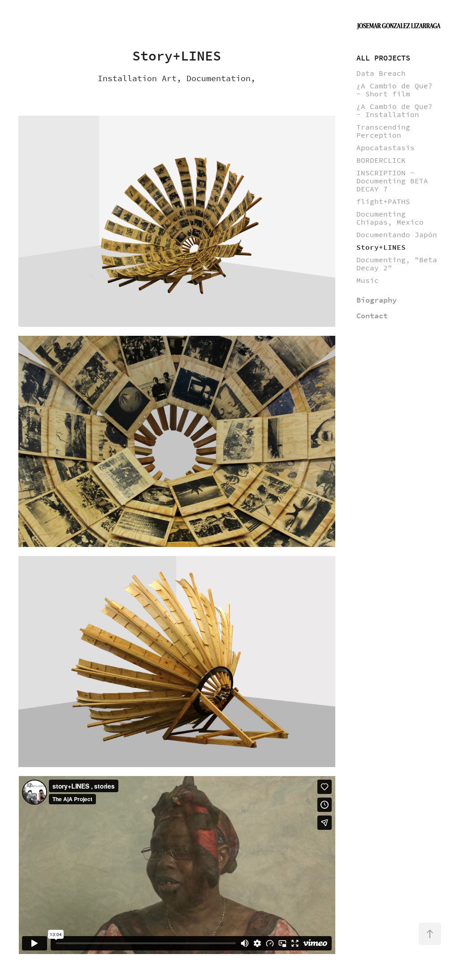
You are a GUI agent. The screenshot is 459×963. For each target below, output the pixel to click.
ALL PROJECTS (383, 58)
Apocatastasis (385, 148)
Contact (372, 315)
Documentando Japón (396, 235)
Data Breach (381, 73)
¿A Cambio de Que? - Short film (394, 90)
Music (367, 280)
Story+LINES (381, 247)
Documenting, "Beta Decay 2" (396, 264)
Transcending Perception (383, 131)
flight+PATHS (383, 201)
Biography (376, 300)
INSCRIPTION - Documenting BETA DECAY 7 (392, 181)
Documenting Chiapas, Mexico (390, 218)
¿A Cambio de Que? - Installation (394, 110)
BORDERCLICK (381, 160)
